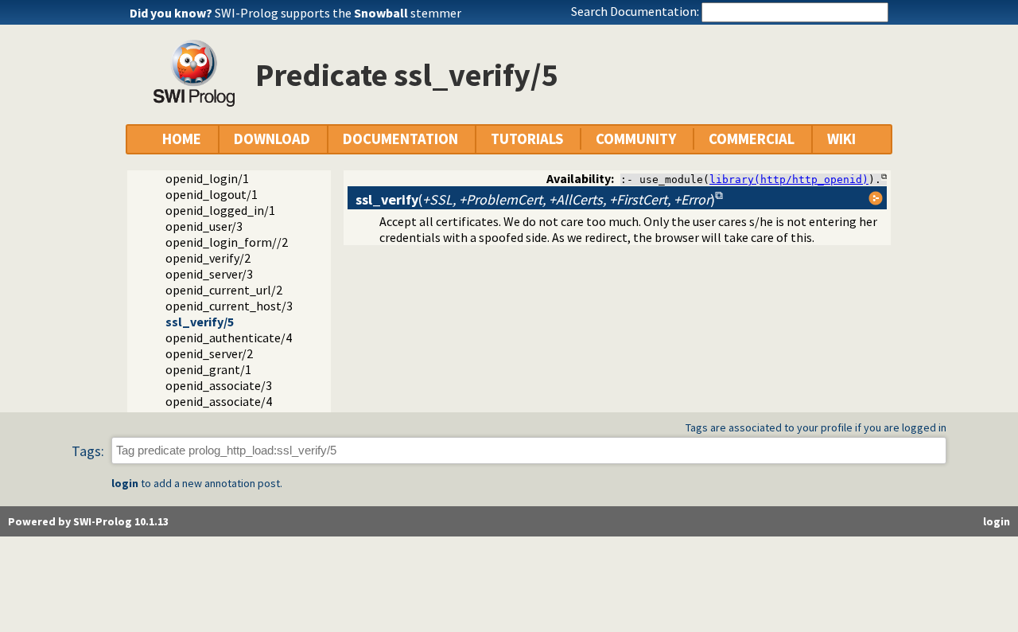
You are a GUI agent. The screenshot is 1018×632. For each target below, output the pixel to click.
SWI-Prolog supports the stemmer (338, 13)
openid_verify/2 (208, 258)
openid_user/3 (204, 226)
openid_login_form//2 (226, 242)
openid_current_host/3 (229, 306)
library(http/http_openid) (788, 179)
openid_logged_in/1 (220, 210)
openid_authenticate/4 (228, 337)
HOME (181, 139)
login (124, 483)
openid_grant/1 (208, 369)
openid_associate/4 (218, 401)
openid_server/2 (209, 353)
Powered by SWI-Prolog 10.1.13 (88, 521)
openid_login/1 (207, 178)
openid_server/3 (209, 274)
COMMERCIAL (752, 139)
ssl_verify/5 (199, 322)
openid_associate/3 (218, 385)
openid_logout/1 (211, 194)
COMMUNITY (636, 139)
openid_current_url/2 (223, 290)
